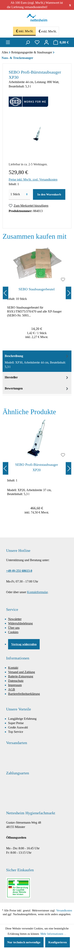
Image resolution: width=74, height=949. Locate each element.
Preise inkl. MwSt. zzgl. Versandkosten (33, 179)
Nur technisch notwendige (23, 942)
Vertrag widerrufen (24, 644)
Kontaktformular (37, 592)
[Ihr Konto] (46, 42)
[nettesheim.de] (37, 19)
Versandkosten (64, 910)
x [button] (70, 5)
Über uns (14, 627)
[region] (37, 293)
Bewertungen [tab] (14, 388)
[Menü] (8, 42)
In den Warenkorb (49, 194)
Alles (5, 52)
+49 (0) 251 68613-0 (19, 570)
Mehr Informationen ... (53, 933)
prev (5, 293)
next (68, 293)
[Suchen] (27, 42)
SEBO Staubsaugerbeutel (37, 289)
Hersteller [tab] (11, 377)
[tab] (37, 361)
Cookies (13, 632)
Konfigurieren (57, 942)
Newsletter (15, 619)
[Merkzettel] (37, 42)
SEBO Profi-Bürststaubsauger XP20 (36, 467)
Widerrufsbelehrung (20, 623)
